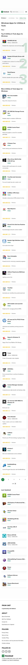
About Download (6, 616)
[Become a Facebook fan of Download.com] (3, 651)
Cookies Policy (5, 638)
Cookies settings (6, 643)
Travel (17, 18)
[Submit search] (11, 12)
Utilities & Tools (23, 18)
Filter (2, 30)
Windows (3, 18)
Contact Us (4, 622)
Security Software (11, 18)
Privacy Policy (5, 632)
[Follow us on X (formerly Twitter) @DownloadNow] (6, 651)
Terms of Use (5, 635)
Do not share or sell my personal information (12, 640)
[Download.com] (5, 12)
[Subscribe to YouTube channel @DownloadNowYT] (9, 651)
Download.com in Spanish (8, 624)
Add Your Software (6, 619)
